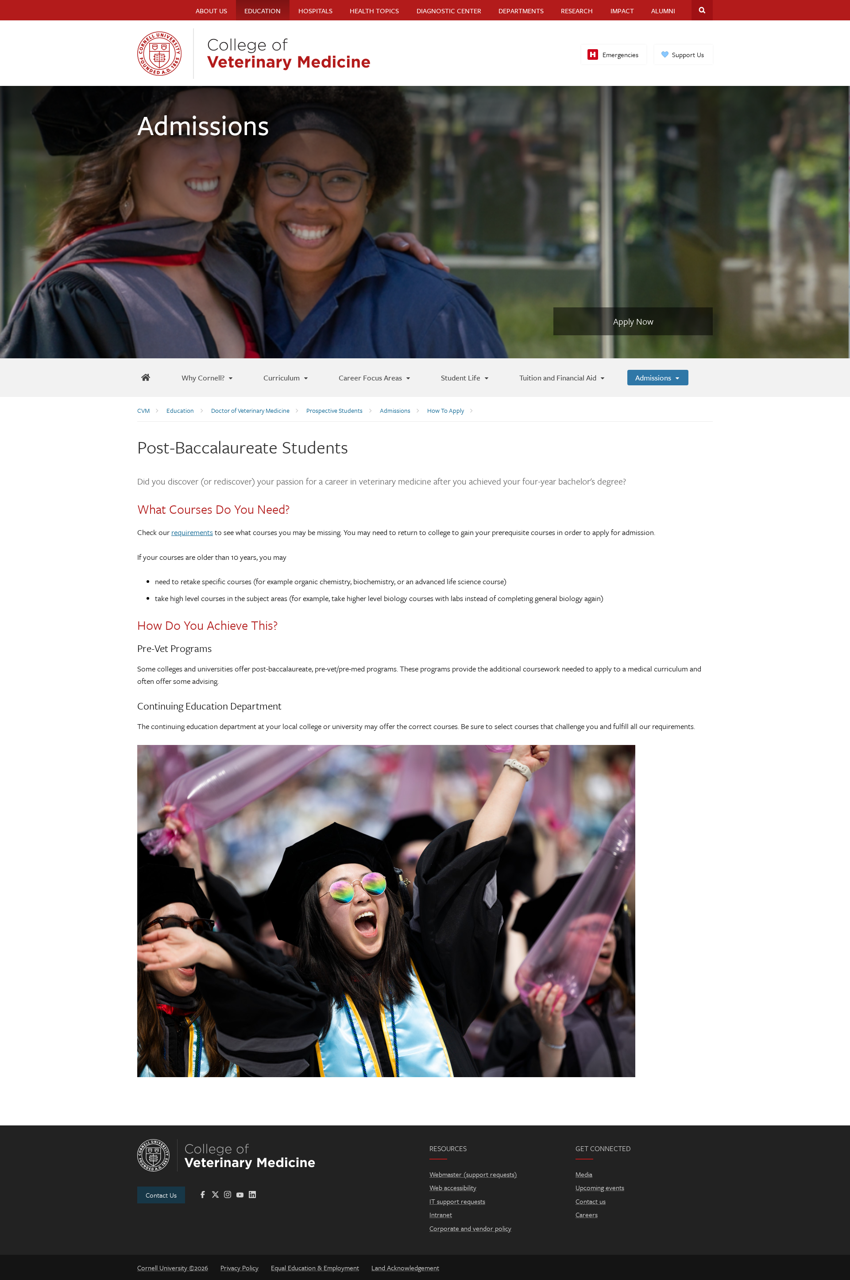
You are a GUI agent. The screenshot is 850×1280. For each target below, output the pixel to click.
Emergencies (620, 54)
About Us (211, 11)
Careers (587, 1214)
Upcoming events (600, 1187)
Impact (622, 11)
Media (584, 1174)
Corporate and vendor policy (470, 1228)
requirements (192, 532)
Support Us (688, 54)
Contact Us (161, 1195)
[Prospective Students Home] (145, 377)
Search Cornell (702, 10)
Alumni (663, 11)
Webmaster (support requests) (473, 1174)
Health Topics (374, 11)
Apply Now (633, 321)
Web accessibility (452, 1187)
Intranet (440, 1214)
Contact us (591, 1201)
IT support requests (457, 1201)
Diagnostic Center (449, 11)
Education (262, 11)
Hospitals (315, 11)
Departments (521, 11)
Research (577, 11)
